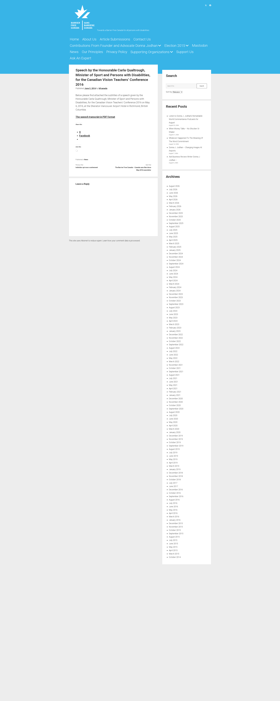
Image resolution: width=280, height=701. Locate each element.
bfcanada (103, 88)
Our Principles (92, 52)
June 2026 (173, 193)
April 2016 (173, 513)
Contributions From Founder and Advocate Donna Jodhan (114, 45)
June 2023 (173, 314)
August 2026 (174, 186)
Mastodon (200, 45)
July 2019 (173, 452)
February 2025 (175, 247)
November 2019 (176, 439)
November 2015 (176, 527)
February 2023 (175, 328)
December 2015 (176, 523)
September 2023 (176, 304)
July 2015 (173, 540)
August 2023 (174, 307)
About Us (89, 39)
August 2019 (174, 449)
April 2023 (173, 321)
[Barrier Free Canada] (82, 29)
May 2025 (173, 237)
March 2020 (174, 429)
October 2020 (175, 405)
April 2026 (173, 199)
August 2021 (174, 375)
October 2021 (175, 368)
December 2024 (176, 253)
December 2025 (176, 213)
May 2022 (173, 358)
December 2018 (176, 473)
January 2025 (174, 250)
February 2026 (175, 206)
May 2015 (173, 547)
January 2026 (174, 210)
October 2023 (175, 301)
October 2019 (175, 442)
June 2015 (173, 543)
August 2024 (174, 267)
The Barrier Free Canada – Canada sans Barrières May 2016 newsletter (133, 169)
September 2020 (176, 409)
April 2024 (173, 280)
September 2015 (176, 533)
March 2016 (174, 516)
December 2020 (176, 398)
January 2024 (174, 291)
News (74, 52)
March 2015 (174, 554)
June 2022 (173, 355)
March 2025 (174, 243)
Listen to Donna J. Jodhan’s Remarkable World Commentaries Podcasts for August (185, 119)
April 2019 (173, 463)
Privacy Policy (116, 52)
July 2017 (173, 483)
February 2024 (175, 287)
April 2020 (173, 425)
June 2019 (173, 456)
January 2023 (174, 331)
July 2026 (173, 189)
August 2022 (174, 348)
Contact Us (142, 39)
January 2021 (174, 395)
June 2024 (173, 274)
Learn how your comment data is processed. (121, 240)
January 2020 (174, 432)
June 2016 (173, 506)
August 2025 (174, 226)
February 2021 (175, 392)
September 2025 (176, 223)
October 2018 (175, 479)
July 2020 (173, 415)
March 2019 (174, 466)
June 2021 (173, 382)
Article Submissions (115, 39)
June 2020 (173, 419)
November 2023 (176, 297)
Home (74, 39)
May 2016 (173, 510)
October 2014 (175, 557)
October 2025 (175, 220)
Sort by (169, 92)
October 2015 (175, 530)
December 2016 (176, 489)
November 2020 (176, 402)
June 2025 (173, 233)
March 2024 (174, 284)
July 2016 (173, 503)
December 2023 (176, 294)
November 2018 (176, 476)
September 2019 (176, 446)
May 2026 (173, 196)
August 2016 (174, 500)
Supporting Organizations (150, 52)
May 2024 (173, 277)
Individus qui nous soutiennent (87, 167)
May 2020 (173, 422)
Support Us (185, 52)
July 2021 (173, 378)
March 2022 (174, 361)
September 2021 (176, 371)
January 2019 (174, 469)
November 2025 (176, 216)
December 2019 (176, 436)
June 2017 (173, 486)
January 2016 (174, 520)
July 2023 (173, 311)
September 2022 (176, 344)
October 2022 (175, 341)
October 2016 (175, 493)
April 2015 (173, 550)
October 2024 (175, 260)
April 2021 (173, 388)
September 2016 (176, 496)
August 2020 (174, 412)
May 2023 (173, 318)
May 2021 (173, 385)
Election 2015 (174, 45)
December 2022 (176, 334)
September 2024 (176, 264)
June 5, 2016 (90, 88)
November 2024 (176, 257)
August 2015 (174, 537)
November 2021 (176, 365)
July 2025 (173, 230)
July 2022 (173, 351)
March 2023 (174, 324)
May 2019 (173, 459)
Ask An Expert (80, 58)
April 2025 (173, 240)
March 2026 (174, 203)
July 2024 (173, 270)
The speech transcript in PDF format (95, 117)
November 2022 (176, 338)
